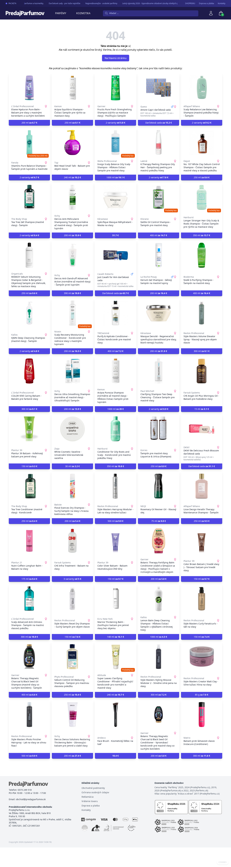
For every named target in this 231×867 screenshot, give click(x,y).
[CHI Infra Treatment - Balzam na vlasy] (72, 540)
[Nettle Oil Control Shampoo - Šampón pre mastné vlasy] (158, 197)
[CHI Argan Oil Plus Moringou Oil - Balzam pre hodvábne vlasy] (202, 371)
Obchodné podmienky (93, 787)
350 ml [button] (201, 235)
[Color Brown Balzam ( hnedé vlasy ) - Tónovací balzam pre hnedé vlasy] (202, 540)
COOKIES (223, 862)
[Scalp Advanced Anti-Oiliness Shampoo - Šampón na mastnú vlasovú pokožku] (29, 598)
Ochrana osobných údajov (95, 792)
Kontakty (221, 3)
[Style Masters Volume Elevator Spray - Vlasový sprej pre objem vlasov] (202, 313)
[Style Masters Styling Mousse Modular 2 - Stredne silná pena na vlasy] (158, 656)
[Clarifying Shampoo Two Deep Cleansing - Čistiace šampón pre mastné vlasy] (158, 371)
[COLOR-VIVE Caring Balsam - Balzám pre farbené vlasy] (29, 371)
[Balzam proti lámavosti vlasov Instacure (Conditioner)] (202, 714)
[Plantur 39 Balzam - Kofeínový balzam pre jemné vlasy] (29, 428)
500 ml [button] (115, 520)
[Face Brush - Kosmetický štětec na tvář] (115, 714)
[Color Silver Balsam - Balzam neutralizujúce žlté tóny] (115, 540)
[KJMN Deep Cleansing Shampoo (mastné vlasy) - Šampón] (29, 313)
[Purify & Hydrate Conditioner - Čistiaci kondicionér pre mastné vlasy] (115, 313)
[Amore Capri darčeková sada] (158, 87)
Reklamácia (88, 796)
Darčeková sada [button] (158, 122)
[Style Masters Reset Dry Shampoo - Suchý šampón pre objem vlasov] (72, 598)
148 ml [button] (115, 636)
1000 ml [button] (115, 177)
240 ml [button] (72, 177)
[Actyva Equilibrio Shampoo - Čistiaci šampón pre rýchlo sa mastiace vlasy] (72, 87)
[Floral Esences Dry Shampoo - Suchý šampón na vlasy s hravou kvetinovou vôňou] (72, 486)
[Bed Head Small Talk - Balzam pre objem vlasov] (72, 142)
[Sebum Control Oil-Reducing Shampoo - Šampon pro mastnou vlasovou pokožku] (72, 656)
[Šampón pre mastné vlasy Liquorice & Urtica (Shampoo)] (158, 428)
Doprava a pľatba (206, 3)
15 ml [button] (201, 408)
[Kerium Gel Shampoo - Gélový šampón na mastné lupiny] (158, 255)
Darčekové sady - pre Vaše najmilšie (59, 3)
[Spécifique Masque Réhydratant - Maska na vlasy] (115, 197)
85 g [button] (201, 694)
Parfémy (60, 13)
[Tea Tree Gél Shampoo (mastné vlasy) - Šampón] (29, 197)
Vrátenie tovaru (90, 801)
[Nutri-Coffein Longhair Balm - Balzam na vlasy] (29, 540)
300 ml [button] (201, 351)
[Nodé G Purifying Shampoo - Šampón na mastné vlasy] (202, 255)
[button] (115, 235)
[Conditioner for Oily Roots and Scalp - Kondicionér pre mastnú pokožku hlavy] (115, 428)
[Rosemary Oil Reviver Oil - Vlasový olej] (158, 486)
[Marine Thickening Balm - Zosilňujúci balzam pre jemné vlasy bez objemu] (115, 598)
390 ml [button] (72, 293)
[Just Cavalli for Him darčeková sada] (115, 255)
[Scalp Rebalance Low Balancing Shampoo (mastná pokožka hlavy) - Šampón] (202, 87)
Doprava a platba (91, 805)
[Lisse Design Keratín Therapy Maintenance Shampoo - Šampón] (202, 486)
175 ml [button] (29, 578)
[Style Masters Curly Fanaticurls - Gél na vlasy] (202, 598)
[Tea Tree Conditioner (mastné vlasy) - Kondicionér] (29, 486)
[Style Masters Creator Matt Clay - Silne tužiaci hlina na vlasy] (202, 656)
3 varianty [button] (72, 578)
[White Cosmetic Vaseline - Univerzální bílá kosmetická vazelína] (72, 428)
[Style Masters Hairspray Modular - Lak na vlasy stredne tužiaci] (115, 486)
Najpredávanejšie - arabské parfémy (96, 3)
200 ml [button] (29, 122)
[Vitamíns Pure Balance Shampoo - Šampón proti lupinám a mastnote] (29, 142)
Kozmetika (83, 13)
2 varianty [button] (115, 122)
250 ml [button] (72, 122)
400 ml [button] (158, 235)
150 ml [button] (29, 466)
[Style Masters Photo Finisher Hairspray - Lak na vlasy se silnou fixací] (29, 714)
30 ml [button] (72, 466)
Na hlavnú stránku (115, 58)
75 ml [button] (158, 520)
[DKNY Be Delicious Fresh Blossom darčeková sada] (202, 428)
